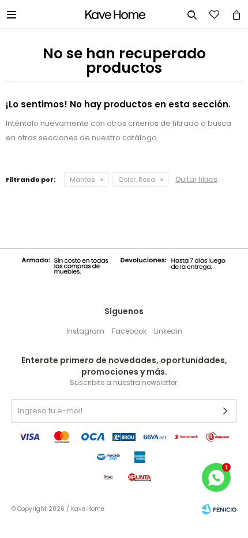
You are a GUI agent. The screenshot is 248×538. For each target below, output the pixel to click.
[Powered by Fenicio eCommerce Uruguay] (219, 509)
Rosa (136, 179)
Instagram (85, 331)
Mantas (82, 179)
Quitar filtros (196, 179)
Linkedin (168, 331)
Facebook (129, 331)
